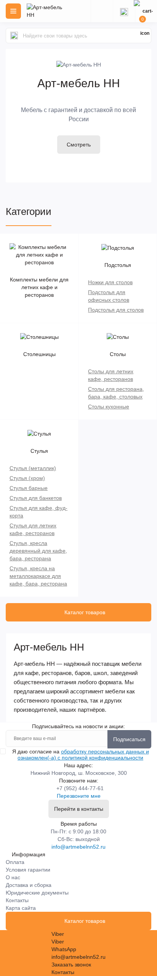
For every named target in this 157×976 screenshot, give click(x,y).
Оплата (15, 862)
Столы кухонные (108, 406)
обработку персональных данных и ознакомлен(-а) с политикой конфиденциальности (83, 754)
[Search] (14, 35)
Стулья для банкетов (36, 498)
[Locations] (102, 11)
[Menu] (13, 11)
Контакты (17, 900)
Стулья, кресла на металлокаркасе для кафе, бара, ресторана (38, 576)
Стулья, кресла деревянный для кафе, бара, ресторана (38, 550)
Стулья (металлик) (33, 468)
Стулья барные (29, 488)
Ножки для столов (110, 282)
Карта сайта (21, 908)
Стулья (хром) (27, 478)
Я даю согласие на (80, 754)
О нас (13, 877)
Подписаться (129, 739)
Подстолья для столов (116, 310)
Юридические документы (37, 893)
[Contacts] (124, 11)
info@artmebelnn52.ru (78, 847)
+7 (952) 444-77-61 (80, 788)
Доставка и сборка (28, 885)
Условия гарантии (28, 870)
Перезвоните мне (79, 796)
